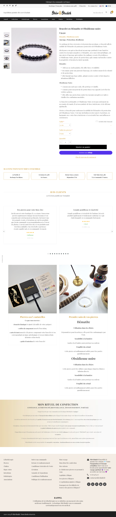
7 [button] (61, 253)
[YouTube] (13, 6)
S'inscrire (82, 6)
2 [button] (50, 253)
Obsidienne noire (73, 37)
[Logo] (61, 12)
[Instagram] (8, 6)
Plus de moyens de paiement (86, 157)
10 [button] (67, 253)
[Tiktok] (16, 6)
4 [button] (54, 253)
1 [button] (48, 253)
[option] (34, 50)
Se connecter (92, 6)
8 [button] (63, 253)
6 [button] (59, 253)
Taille (61, 122)
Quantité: (62, 138)
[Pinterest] (10, 6)
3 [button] (52, 253)
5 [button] (56, 253)
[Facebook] (5, 6)
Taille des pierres (65, 130)
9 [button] (65, 253)
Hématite (62, 37)
